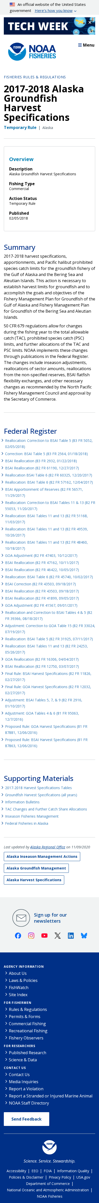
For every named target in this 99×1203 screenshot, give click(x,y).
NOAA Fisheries (49, 1196)
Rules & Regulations (28, 1009)
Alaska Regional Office (47, 847)
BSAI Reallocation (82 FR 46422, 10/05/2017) (42, 569)
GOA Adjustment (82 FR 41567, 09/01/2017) (41, 605)
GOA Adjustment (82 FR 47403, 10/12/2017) (41, 555)
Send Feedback (26, 1119)
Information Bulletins (22, 802)
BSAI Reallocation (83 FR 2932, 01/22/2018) (41, 460)
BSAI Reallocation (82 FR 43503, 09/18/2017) (42, 591)
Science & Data (23, 1060)
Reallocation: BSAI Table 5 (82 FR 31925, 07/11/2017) (49, 638)
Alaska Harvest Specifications (34, 879)
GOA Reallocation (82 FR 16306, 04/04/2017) (42, 659)
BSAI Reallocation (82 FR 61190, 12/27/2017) (42, 468)
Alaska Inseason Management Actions (42, 856)
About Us (18, 973)
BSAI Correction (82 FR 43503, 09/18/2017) (40, 584)
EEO (34, 1170)
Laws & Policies (23, 980)
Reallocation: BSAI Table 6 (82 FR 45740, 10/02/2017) (49, 576)
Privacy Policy (60, 1177)
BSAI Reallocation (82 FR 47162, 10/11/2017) (42, 562)
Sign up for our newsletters (50, 918)
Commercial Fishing (27, 1023)
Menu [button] (88, 45)
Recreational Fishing (28, 1031)
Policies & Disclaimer (26, 1177)
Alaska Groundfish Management (36, 868)
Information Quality (73, 1170)
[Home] (30, 50)
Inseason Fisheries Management (32, 816)
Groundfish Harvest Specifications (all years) (41, 794)
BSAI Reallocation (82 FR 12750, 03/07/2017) (42, 666)
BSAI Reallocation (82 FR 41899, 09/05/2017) (42, 598)
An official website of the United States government (48, 7)
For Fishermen (17, 1003)
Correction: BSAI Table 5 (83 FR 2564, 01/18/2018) (46, 453)
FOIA (48, 1170)
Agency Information (24, 966)
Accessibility (16, 1170)
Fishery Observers (26, 1038)
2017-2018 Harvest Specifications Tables (38, 787)
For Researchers (19, 1046)
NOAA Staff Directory (29, 1103)
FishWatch (18, 987)
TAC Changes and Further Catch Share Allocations (46, 809)
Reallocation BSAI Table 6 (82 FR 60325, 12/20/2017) (48, 475)
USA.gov (83, 1177)
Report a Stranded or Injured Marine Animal (50, 1096)
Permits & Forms (24, 1016)
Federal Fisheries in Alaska (26, 823)
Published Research (27, 1052)
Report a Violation (26, 1089)
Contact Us (15, 1068)
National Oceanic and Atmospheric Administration (48, 1189)
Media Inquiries (23, 1081)
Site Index (18, 994)
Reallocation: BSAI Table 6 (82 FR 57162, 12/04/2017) (49, 482)
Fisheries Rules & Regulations (35, 77)
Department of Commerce (48, 1183)
